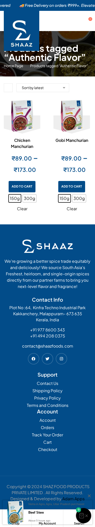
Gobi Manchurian (71, 140)
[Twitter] (47, 358)
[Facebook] (33, 358)
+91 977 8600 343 (47, 329)
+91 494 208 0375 (47, 335)
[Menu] (77, 21)
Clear (22, 208)
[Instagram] (61, 358)
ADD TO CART (22, 186)
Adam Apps (73, 498)
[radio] (15, 198)
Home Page (13, 65)
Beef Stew (36, 512)
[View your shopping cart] (85, 21)
